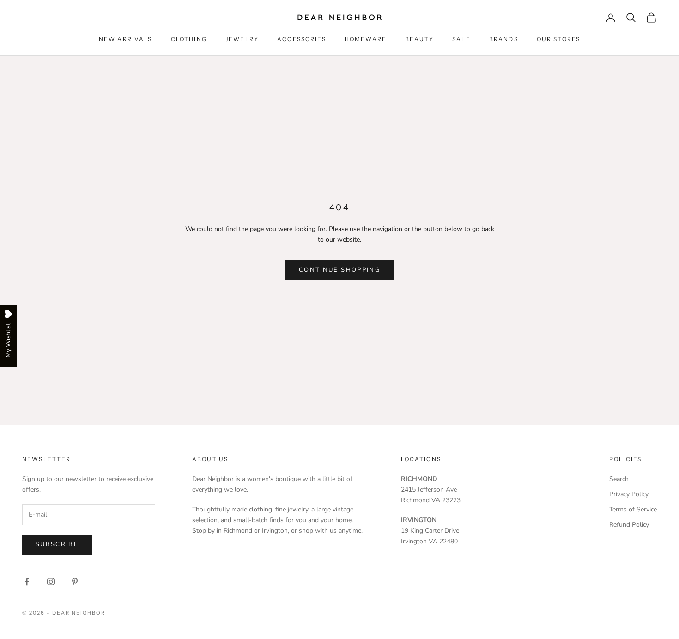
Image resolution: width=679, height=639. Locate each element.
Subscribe (57, 544)
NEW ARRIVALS (125, 39)
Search (619, 479)
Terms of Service (633, 509)
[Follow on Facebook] (26, 581)
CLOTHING (189, 39)
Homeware (366, 39)
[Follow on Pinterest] (74, 581)
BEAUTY (419, 39)
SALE (461, 39)
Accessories (301, 39)
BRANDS (503, 39)
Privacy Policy (629, 494)
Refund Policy (629, 524)
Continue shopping (339, 270)
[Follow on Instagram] (50, 581)
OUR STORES (559, 39)
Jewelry (242, 39)
